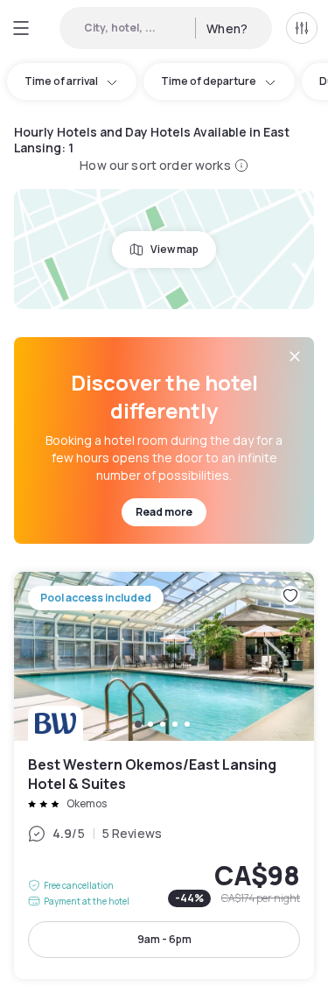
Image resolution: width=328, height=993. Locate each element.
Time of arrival (61, 81)
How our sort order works (155, 165)
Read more (164, 511)
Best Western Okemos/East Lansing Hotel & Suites (164, 775)
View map (174, 249)
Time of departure (208, 81)
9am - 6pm (164, 939)
